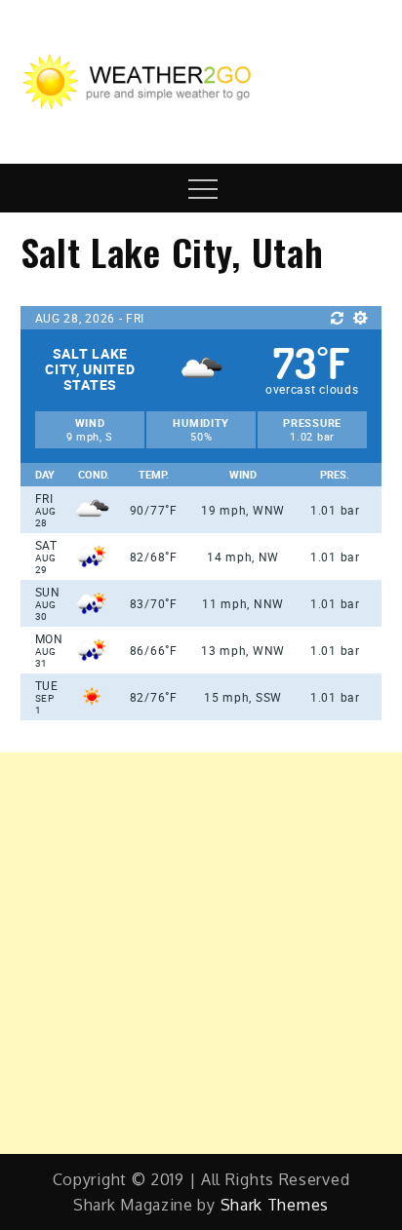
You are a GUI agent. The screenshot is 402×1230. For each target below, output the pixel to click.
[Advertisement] (201, 953)
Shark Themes (275, 1204)
